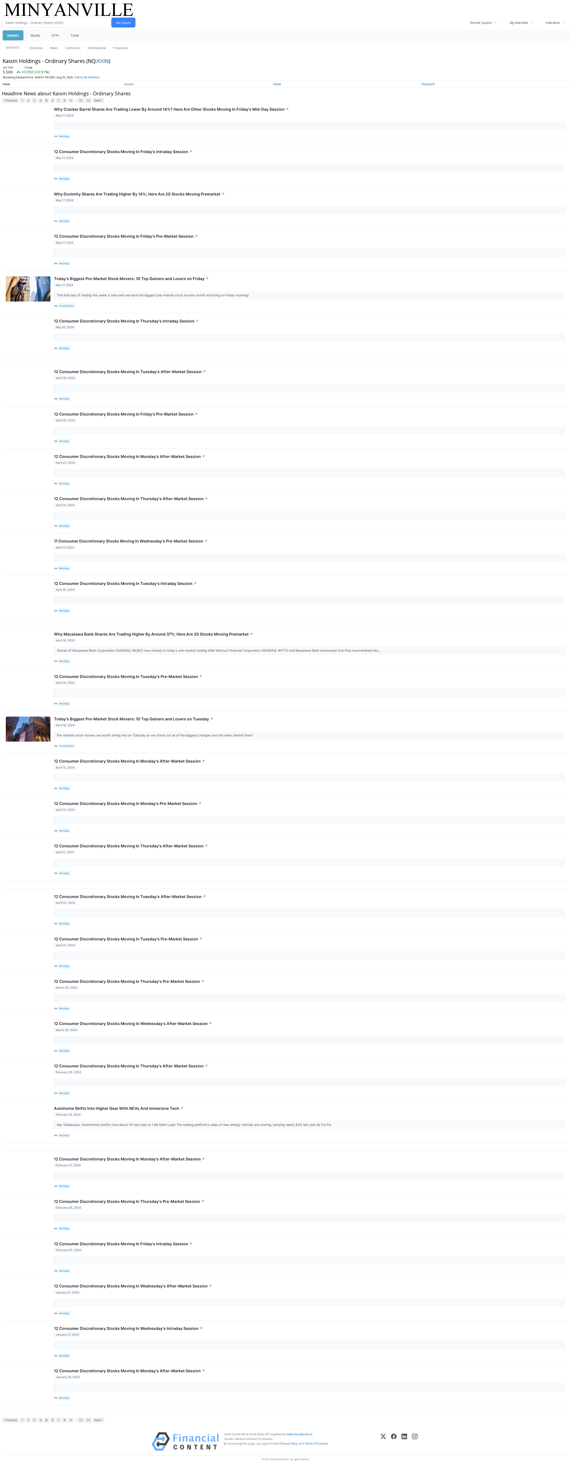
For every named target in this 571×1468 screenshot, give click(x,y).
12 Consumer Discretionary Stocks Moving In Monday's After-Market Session (129, 456)
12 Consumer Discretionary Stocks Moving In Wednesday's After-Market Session (133, 1023)
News (54, 48)
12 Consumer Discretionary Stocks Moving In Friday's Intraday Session (123, 151)
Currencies (72, 48)
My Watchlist (519, 23)
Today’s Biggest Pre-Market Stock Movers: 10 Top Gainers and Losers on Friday (131, 278)
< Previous (10, 100)
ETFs (55, 35)
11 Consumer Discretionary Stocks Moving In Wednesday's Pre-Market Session (131, 541)
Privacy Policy (288, 1443)
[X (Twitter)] (383, 1441)
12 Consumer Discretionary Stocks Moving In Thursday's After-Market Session (131, 498)
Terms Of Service (316, 1443)
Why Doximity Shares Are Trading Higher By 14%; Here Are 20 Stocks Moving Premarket (139, 194)
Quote (129, 84)
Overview (36, 48)
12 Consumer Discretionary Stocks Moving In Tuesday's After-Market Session (130, 371)
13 (88, 100)
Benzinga (64, 136)
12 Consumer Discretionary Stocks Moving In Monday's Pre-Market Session (127, 803)
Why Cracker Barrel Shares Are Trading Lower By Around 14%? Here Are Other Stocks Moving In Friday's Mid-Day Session (171, 109)
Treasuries (120, 48)
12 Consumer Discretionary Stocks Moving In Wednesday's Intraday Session (128, 1328)
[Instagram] (414, 1441)
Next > (98, 100)
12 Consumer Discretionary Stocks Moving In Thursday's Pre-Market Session (129, 981)
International (96, 48)
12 (80, 100)
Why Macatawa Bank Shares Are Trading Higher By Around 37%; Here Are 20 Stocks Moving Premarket (153, 634)
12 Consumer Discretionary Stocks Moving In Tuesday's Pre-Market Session (128, 676)
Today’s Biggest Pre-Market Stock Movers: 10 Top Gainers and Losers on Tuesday (133, 719)
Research (428, 84)
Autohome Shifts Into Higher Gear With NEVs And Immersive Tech (118, 1108)
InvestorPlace (67, 306)
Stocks (35, 35)
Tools (74, 35)
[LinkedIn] (404, 1441)
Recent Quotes (481, 23)
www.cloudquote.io (299, 1434)
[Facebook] (393, 1441)
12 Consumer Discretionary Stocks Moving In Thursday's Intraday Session (126, 321)
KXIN (103, 60)
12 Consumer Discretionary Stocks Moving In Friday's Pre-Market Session (126, 236)
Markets (13, 35)
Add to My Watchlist (86, 77)
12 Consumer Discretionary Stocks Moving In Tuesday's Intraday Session (125, 583)
